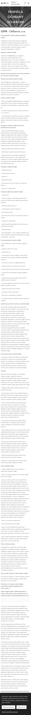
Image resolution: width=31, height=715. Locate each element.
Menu (28, 3)
